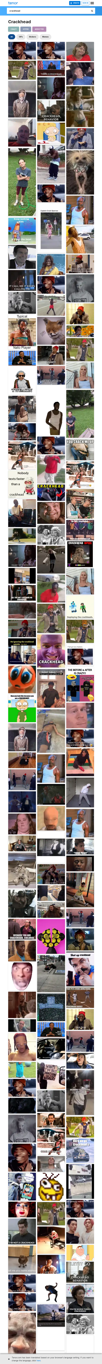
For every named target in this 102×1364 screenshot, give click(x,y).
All (12, 37)
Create (76, 3)
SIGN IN (85, 3)
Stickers (32, 37)
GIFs (21, 37)
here (39, 1360)
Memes (45, 37)
